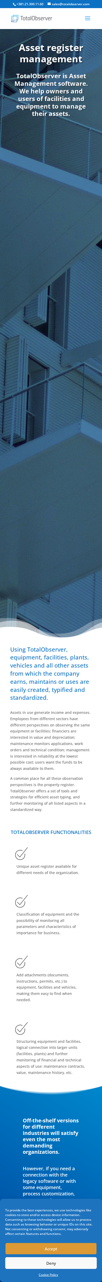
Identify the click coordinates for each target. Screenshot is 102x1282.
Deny (51, 1263)
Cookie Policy (48, 1275)
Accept (51, 1248)
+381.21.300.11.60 (29, 4)
